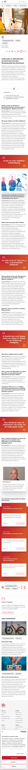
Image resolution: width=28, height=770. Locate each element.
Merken (24, 51)
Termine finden (20, 523)
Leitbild (3, 714)
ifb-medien (3, 728)
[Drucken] (18, 51)
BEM (16, 728)
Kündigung (5, 43)
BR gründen (18, 638)
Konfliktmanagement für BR (8, 40)
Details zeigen (20, 753)
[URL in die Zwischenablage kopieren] (15, 51)
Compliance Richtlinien (6, 716)
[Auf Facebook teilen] (9, 51)
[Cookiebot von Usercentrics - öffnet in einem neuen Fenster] (20, 732)
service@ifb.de (18, 716)
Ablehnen (14, 766)
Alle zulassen (14, 757)
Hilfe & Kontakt (18, 712)
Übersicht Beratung (19, 718)
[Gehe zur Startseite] (5, 2)
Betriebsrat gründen (19, 726)
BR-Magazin (8, 5)
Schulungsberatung (19, 720)
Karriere (3, 720)
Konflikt (15, 5)
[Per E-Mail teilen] (12, 51)
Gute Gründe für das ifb (6, 718)
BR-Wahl (18, 40)
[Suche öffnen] (19, 1)
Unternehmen (4, 712)
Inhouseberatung (19, 722)
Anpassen (13, 762)
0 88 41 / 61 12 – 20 (19, 714)
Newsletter (4, 726)
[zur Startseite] (3, 587)
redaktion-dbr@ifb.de (8, 612)
